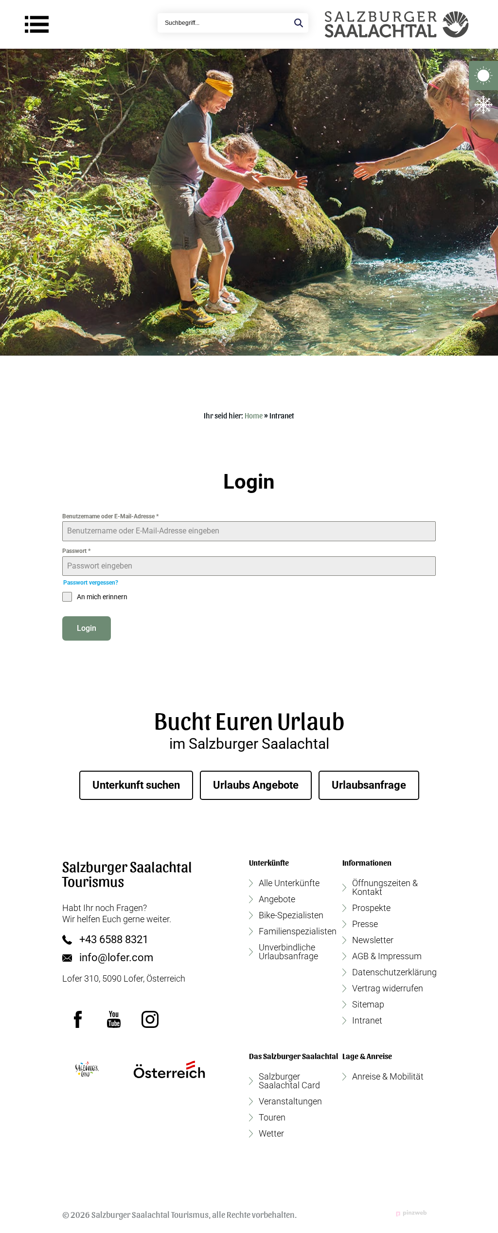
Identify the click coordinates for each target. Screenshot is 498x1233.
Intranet (367, 1020)
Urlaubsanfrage (369, 785)
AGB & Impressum (387, 956)
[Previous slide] (15, 202)
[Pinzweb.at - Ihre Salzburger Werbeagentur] (411, 1213)
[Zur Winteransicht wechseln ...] (483, 104)
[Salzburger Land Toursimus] (86, 1069)
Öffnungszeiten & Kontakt (385, 887)
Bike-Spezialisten (291, 915)
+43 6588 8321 (113, 939)
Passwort (76, 551)
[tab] (236, 362)
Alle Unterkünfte (289, 883)
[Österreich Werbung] (169, 1069)
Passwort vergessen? (90, 582)
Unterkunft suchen (136, 785)
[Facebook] (77, 1019)
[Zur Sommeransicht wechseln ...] (483, 75)
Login (86, 628)
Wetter (271, 1133)
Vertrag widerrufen (387, 988)
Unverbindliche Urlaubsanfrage (288, 952)
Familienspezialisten (298, 931)
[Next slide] (483, 202)
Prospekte (371, 908)
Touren (272, 1117)
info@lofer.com (116, 957)
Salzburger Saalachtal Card (289, 1081)
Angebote (277, 899)
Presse (365, 924)
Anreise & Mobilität (388, 1076)
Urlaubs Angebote (256, 785)
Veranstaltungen (290, 1101)
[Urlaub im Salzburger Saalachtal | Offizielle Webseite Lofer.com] (396, 24)
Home (254, 415)
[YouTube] (113, 1019)
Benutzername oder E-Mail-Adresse (110, 516)
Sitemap (368, 1004)
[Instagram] (149, 1019)
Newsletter (372, 940)
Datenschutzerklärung (394, 972)
